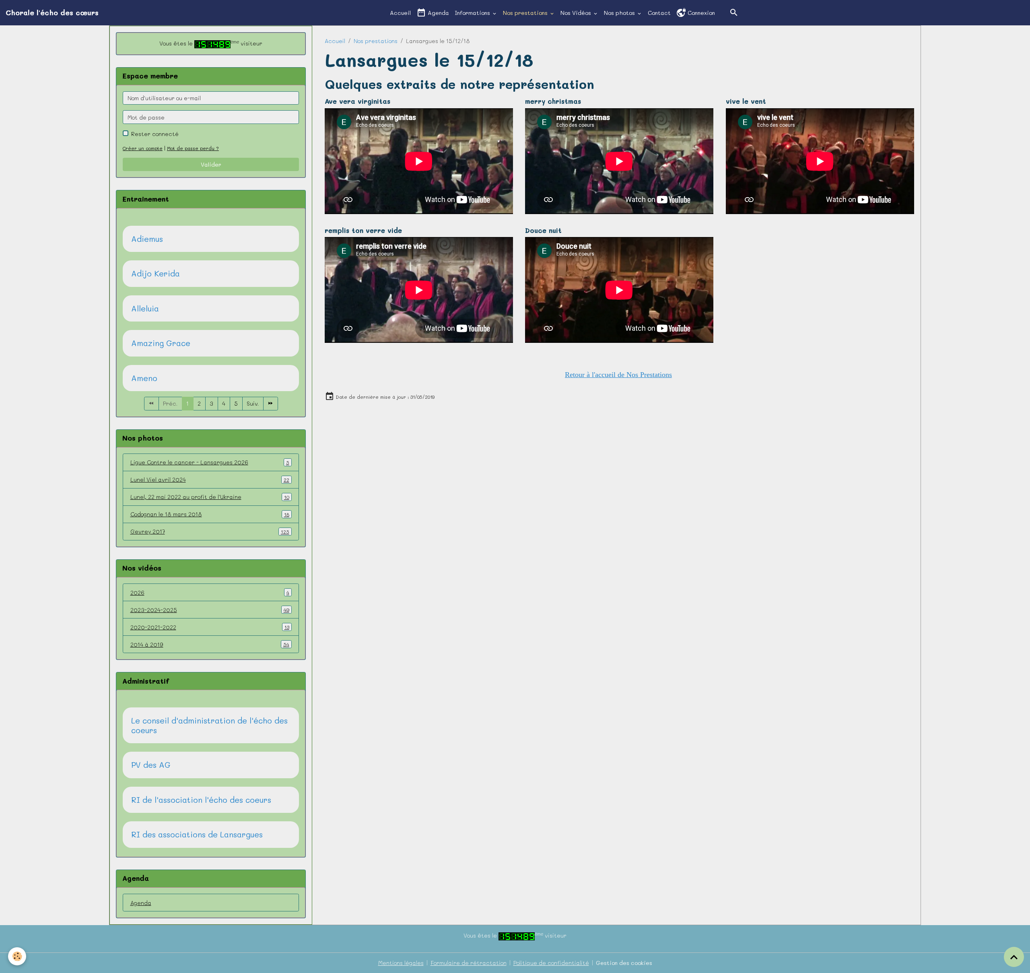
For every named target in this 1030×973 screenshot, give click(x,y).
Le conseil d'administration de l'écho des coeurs (209, 725)
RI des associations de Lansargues (197, 834)
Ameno (144, 378)
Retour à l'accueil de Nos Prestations (618, 375)
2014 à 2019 (209, 644)
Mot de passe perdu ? (193, 148)
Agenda (437, 12)
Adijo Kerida (155, 273)
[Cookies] (17, 956)
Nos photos (620, 12)
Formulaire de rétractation (469, 963)
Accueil (400, 12)
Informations (473, 12)
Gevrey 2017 (209, 531)
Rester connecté (155, 134)
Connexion (700, 12)
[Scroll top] (1014, 957)
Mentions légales (401, 963)
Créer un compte (143, 148)
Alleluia (145, 308)
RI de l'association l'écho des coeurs (201, 800)
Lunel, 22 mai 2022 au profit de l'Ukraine (209, 497)
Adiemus (147, 239)
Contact (659, 12)
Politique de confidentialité (551, 963)
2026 (209, 592)
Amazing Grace (160, 343)
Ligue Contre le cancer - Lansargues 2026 (209, 462)
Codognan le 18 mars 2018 (209, 514)
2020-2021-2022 (209, 627)
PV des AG (151, 765)
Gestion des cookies (624, 963)
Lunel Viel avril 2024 (209, 479)
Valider (211, 164)
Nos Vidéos (576, 12)
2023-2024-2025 (209, 610)
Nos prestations (526, 12)
